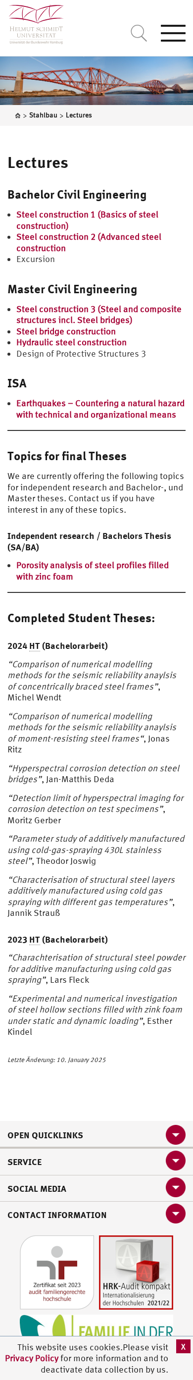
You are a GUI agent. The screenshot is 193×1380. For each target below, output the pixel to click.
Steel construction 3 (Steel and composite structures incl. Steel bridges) (99, 314)
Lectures (37, 162)
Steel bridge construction (66, 331)
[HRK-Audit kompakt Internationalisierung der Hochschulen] (136, 1271)
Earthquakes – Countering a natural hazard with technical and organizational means (100, 409)
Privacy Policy (32, 1358)
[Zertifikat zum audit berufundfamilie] (57, 1271)
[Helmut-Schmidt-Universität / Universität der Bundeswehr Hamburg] (32, 22)
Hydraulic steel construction (71, 342)
